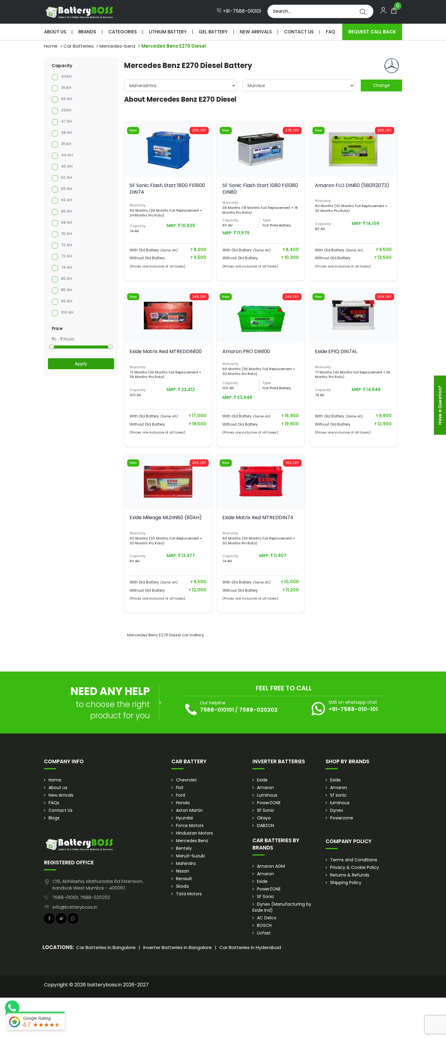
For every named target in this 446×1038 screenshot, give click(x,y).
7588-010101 (217, 709)
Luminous (267, 795)
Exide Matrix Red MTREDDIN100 (166, 351)
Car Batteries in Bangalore (106, 947)
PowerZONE (269, 803)
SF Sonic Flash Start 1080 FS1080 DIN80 (260, 189)
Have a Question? (440, 405)
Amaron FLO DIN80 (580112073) (352, 185)
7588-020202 (258, 709)
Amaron (265, 787)
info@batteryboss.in (74, 907)
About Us (55, 32)
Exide (262, 780)
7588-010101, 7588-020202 (81, 897)
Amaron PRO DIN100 (246, 351)
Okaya (264, 818)
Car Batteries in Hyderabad (250, 947)
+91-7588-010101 (241, 11)
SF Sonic (265, 810)
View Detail (168, 167)
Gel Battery (213, 32)
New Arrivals (256, 32)
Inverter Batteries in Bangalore (177, 947)
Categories (122, 32)
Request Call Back (372, 32)
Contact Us (299, 32)
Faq (330, 32)
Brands (87, 32)
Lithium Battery (168, 32)
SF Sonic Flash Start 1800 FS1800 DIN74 (167, 189)
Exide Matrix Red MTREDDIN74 (257, 517)
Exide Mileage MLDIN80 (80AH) (166, 517)
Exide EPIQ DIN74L (336, 351)
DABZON (265, 825)
